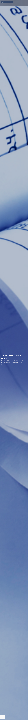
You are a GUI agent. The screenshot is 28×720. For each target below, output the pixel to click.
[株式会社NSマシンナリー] (7, 2)
